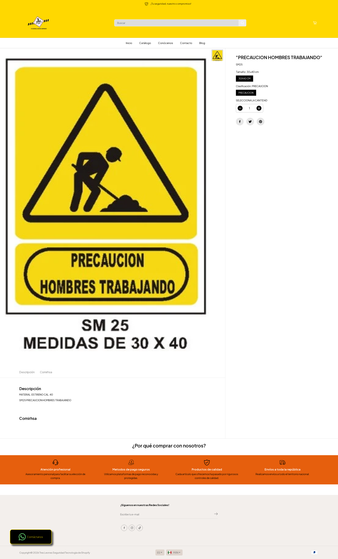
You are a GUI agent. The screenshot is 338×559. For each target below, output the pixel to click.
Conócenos (165, 43)
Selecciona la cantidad (251, 100)
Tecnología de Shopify (77, 552)
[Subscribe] (216, 514)
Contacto (186, 43)
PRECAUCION (246, 92)
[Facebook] (240, 121)
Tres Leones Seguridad (52, 552)
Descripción (27, 372)
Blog (202, 43)
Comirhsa (46, 372)
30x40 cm (244, 77)
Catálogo (145, 43)
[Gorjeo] (250, 121)
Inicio (129, 43)
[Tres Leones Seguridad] (38, 23)
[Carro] (315, 23)
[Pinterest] (260, 121)
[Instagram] (132, 528)
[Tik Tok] (139, 528)
